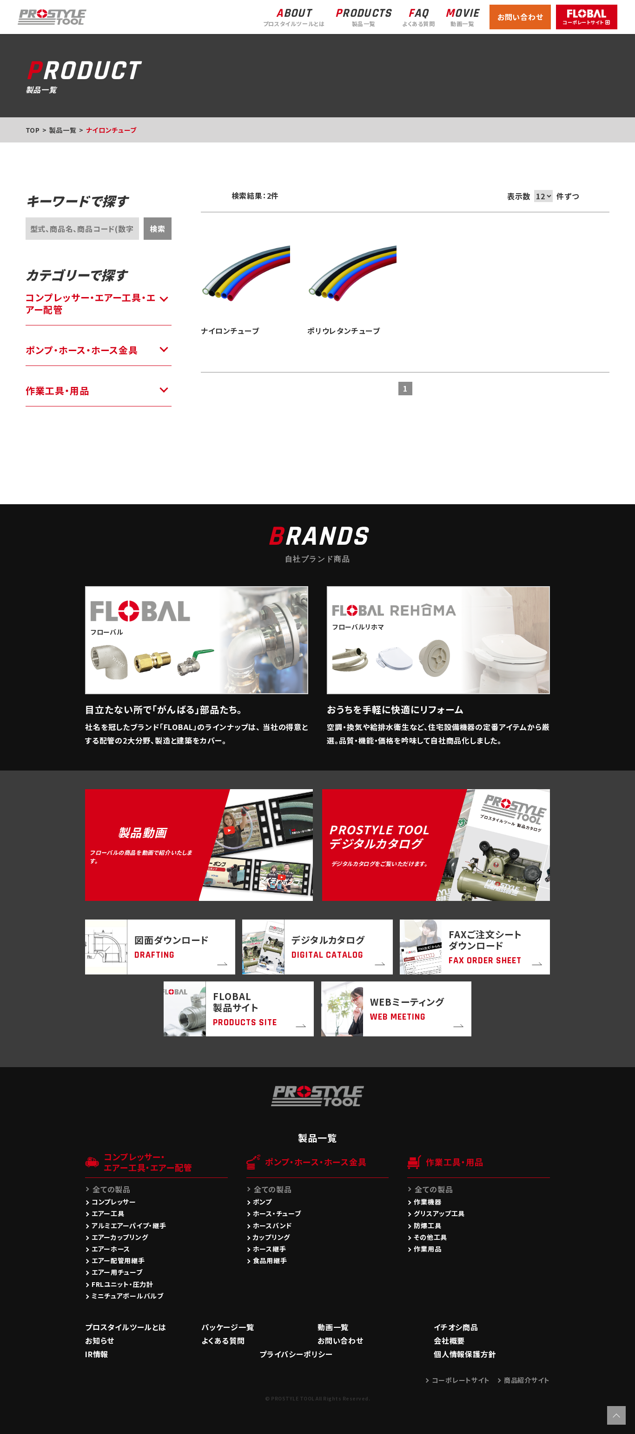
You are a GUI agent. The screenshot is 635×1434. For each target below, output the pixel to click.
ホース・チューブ (277, 1213)
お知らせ (99, 1340)
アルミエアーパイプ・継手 (129, 1225)
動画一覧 (333, 1327)
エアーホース (111, 1248)
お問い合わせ (520, 16)
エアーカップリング (120, 1237)
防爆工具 (427, 1225)
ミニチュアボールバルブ (128, 1295)
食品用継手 (270, 1260)
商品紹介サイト (527, 1380)
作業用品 (427, 1248)
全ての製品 (112, 1189)
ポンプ (262, 1201)
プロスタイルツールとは (125, 1327)
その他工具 (430, 1237)
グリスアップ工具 (439, 1213)
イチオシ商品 (456, 1327)
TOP (33, 130)
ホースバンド (272, 1225)
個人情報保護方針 (465, 1354)
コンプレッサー (114, 1201)
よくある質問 (223, 1340)
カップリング (271, 1237)
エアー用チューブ (117, 1272)
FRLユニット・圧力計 (122, 1284)
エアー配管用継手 (118, 1260)
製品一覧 (63, 130)
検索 (157, 228)
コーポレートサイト (461, 1380)
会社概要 (449, 1340)
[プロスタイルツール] (52, 15)
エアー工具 (108, 1213)
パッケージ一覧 (227, 1327)
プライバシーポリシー (296, 1354)
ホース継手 (269, 1248)
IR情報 (96, 1354)
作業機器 (427, 1201)
